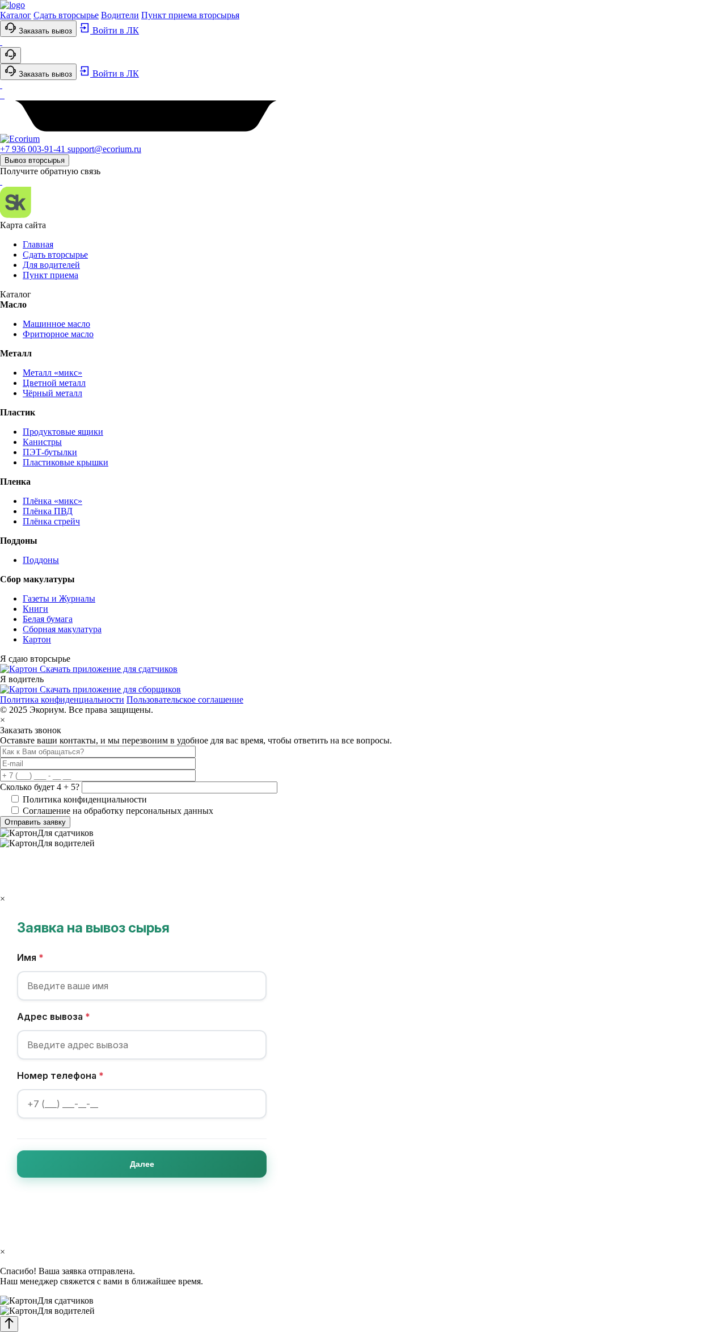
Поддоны (41, 560)
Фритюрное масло (58, 334)
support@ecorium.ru (104, 149)
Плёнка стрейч (51, 521)
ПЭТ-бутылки (50, 452)
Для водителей (51, 265)
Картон (37, 639)
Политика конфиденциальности (62, 699)
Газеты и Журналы (59, 598)
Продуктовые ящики (63, 431)
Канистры (42, 442)
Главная (38, 244)
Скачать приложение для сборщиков (110, 689)
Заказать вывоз (44, 31)
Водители (120, 15)
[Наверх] (9, 1324)
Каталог (15, 15)
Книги (35, 609)
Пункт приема (50, 275)
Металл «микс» (52, 372)
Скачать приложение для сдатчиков (109, 669)
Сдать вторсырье (66, 15)
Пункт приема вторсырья (190, 15)
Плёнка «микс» (52, 501)
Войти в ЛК (114, 30)
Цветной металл (54, 383)
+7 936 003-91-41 (33, 149)
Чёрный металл (52, 393)
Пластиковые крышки (65, 462)
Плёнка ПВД (48, 511)
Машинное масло (56, 324)
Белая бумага (48, 619)
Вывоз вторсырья (35, 160)
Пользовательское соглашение (184, 699)
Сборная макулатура (62, 629)
